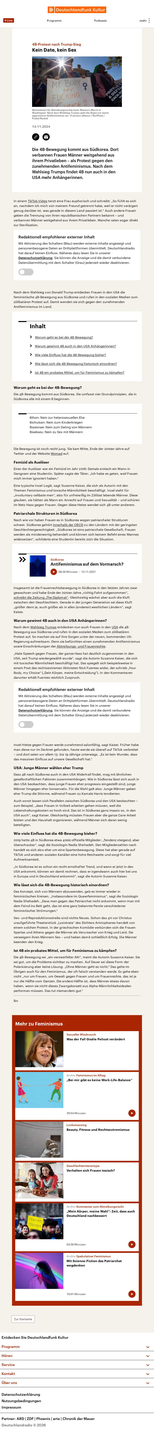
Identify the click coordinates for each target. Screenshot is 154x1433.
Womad (56, 453)
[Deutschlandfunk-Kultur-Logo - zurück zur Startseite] (77, 10)
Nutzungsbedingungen (21, 1401)
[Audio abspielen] (54, 572)
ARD (21, 1418)
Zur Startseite (23, 1319)
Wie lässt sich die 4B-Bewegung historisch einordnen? (76, 363)
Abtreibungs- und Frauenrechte (80, 646)
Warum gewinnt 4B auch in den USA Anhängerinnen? (75, 346)
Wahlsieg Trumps (43, 627)
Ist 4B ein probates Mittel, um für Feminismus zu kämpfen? (79, 372)
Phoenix (44, 1418)
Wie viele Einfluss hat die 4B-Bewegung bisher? (70, 355)
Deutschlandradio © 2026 (24, 1425)
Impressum (11, 1407)
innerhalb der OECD (68, 525)
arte (57, 1418)
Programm (54, 20)
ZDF (31, 1418)
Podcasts (100, 20)
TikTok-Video (37, 201)
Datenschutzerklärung (35, 258)
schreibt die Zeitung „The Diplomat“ (41, 597)
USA (115, 627)
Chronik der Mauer (79, 1418)
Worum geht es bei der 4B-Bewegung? (64, 337)
